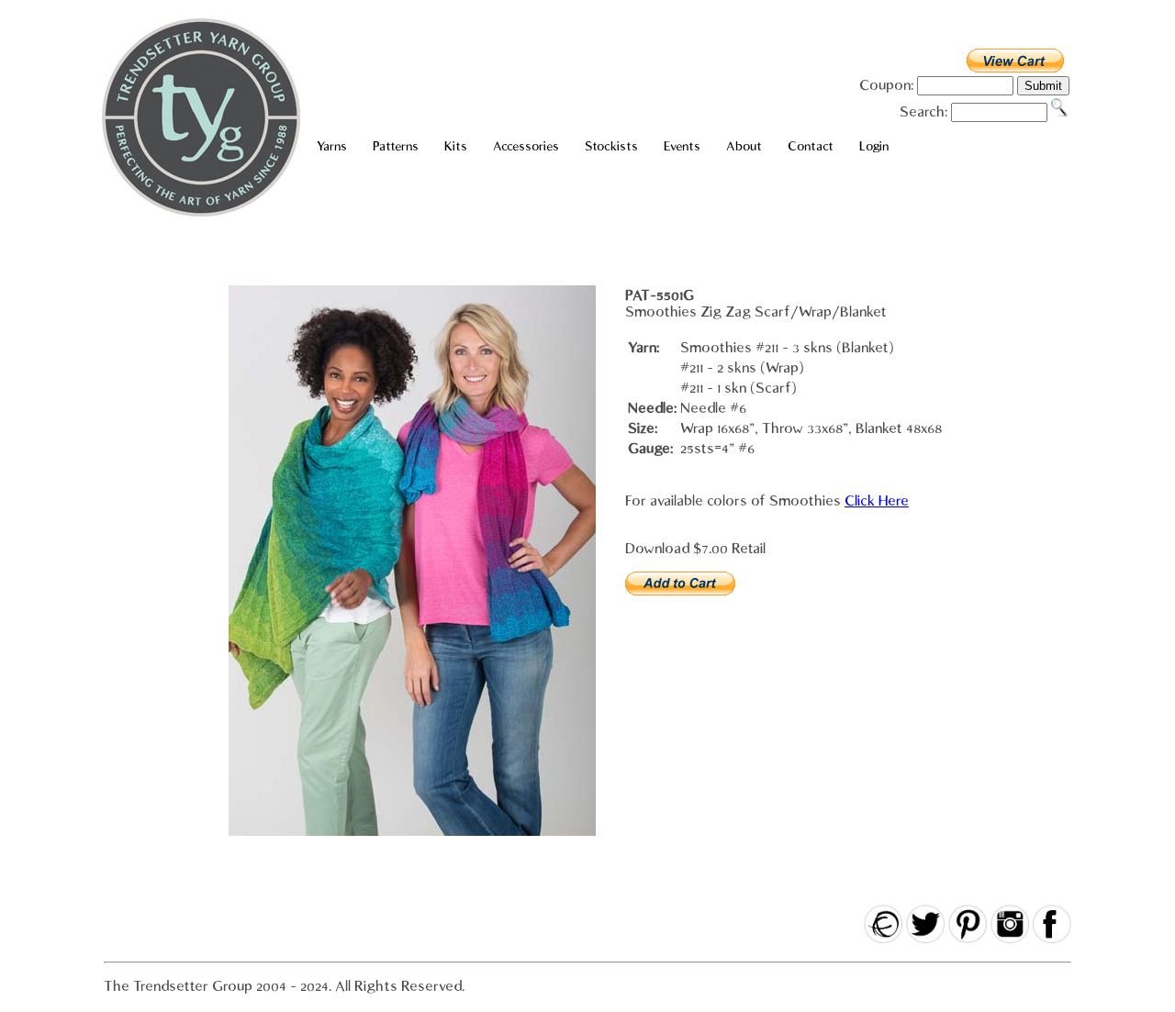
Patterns (396, 146)
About (744, 146)
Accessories (526, 146)
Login (874, 146)
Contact (811, 146)
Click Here (877, 501)
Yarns (332, 146)
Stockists (611, 146)
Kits (455, 146)
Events (682, 146)
